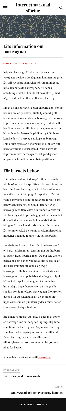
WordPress (39, 404)
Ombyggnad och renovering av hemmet (37, 392)
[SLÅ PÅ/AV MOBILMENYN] (5, 7)
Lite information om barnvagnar (23, 48)
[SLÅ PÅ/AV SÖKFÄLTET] (61, 7)
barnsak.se (44, 357)
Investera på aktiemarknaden (22, 376)
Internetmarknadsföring (33, 7)
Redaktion (10, 63)
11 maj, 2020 (28, 63)
